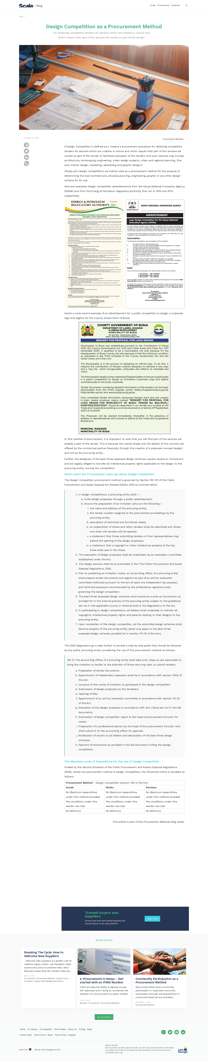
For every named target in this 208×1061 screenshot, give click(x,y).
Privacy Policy (26, 1035)
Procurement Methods (173, 139)
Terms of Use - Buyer (43, 1035)
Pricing (82, 1029)
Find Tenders (60, 1029)
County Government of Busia (111, 317)
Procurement (163, 5)
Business (175, 5)
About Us (72, 1029)
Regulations (83, 645)
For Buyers (32, 1029)
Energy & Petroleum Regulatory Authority (116, 191)
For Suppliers (46, 1029)
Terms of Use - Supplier (65, 1035)
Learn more (152, 919)
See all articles (104, 1017)
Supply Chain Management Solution (49, 981)
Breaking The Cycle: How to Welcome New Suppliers (44, 954)
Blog (39, 5)
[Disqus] (124, 867)
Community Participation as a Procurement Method (157, 980)
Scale (152, 5)
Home (22, 1029)
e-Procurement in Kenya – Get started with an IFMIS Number (101, 980)
